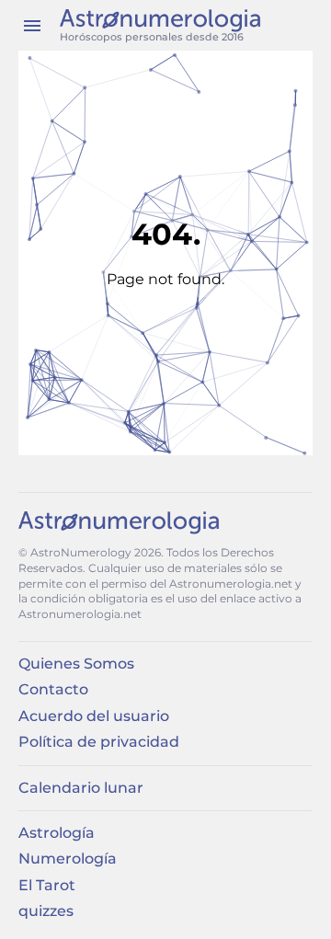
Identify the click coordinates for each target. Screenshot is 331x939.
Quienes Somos (76, 663)
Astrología (56, 833)
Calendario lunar (80, 787)
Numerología (67, 858)
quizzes (46, 911)
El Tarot (46, 885)
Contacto (53, 689)
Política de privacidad (98, 741)
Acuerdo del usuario (93, 716)
